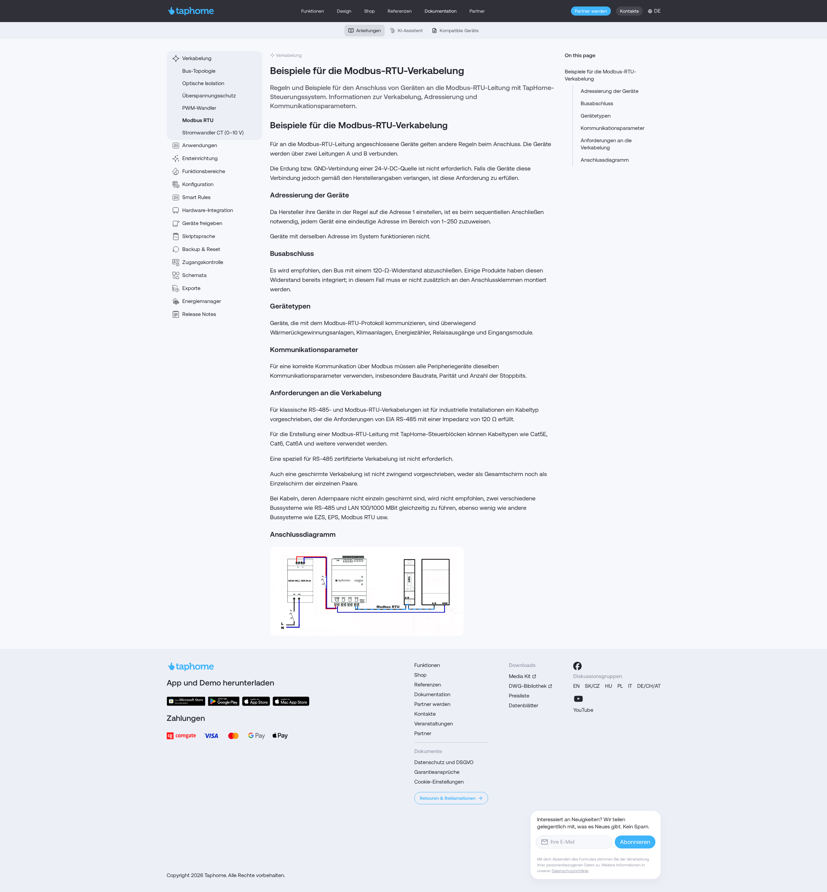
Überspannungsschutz (209, 96)
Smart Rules (196, 197)
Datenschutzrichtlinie (570, 871)
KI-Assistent (410, 30)
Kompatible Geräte (459, 30)
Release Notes (199, 314)
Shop (369, 11)
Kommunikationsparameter (612, 128)
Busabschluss (597, 103)
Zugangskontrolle (202, 262)
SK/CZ (592, 686)
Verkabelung (197, 58)
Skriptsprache (198, 236)
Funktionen (312, 11)
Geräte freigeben (202, 223)
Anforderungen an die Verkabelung (606, 144)
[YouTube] (578, 699)
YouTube (583, 710)
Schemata (194, 275)
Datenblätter (523, 705)
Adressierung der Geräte (610, 91)
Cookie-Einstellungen (439, 782)
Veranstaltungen (433, 724)
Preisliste (519, 696)
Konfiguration (197, 184)
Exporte (191, 288)
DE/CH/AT (649, 686)
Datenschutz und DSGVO (443, 762)
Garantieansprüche (436, 772)
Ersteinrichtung (200, 158)
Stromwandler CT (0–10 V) (213, 133)
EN (576, 686)
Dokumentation (441, 11)
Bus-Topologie (198, 71)
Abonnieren (635, 841)
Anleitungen (368, 30)
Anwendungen (199, 145)
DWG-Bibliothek (528, 686)
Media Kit (520, 676)
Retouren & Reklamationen (447, 798)
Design (344, 11)
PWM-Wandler (199, 108)
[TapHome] (191, 11)
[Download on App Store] (256, 701)
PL (620, 686)
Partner (477, 11)
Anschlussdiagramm (605, 160)
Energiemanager (201, 301)
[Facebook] (577, 666)
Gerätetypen (596, 116)
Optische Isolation (203, 83)
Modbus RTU (197, 120)
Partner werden (591, 11)
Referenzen (400, 11)
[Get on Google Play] (223, 701)
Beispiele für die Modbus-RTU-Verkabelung (600, 75)
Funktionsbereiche (203, 171)
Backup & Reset (201, 249)
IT (630, 686)
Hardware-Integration (207, 210)
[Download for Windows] (186, 701)
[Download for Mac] (291, 701)
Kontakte (629, 11)
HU (608, 686)
